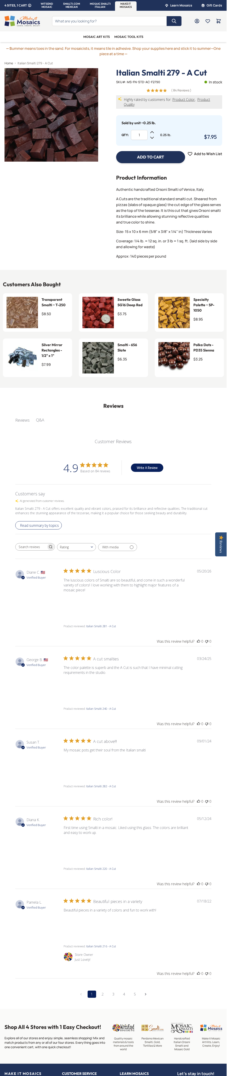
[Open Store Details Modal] (29, 5)
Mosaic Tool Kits (128, 37)
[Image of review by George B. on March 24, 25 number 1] (75, 686)
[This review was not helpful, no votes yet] (206, 641)
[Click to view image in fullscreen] (51, 115)
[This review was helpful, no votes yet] (198, 641)
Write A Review (147, 468)
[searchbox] (30, 547)
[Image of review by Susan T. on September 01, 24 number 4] (149, 764)
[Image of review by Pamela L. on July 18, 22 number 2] (99, 924)
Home (8, 63)
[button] (47, 5)
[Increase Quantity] (152, 132)
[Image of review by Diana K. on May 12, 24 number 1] (75, 846)
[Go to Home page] (22, 21)
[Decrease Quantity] (152, 137)
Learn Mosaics (181, 5)
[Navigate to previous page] (81, 994)
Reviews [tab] (22, 420)
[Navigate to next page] (146, 994)
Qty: (125, 135)
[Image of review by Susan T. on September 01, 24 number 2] (99, 764)
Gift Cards (214, 5)
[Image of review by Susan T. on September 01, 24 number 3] (124, 764)
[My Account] (197, 21)
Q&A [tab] (40, 420)
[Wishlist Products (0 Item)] (207, 21)
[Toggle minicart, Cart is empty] (218, 21)
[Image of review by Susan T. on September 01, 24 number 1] (75, 764)
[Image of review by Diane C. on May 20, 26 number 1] (75, 604)
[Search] (174, 21)
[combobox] (76, 547)
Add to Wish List (208, 153)
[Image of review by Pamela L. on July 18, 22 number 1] (75, 924)
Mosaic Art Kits (96, 37)
